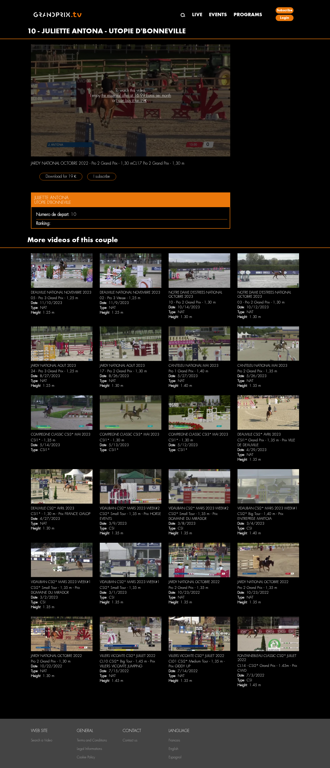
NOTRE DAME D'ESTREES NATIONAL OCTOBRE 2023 (195, 294)
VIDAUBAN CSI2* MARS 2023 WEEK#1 (267, 508)
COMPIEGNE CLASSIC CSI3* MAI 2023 (60, 434)
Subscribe (284, 10)
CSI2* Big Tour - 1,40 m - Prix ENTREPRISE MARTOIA (260, 516)
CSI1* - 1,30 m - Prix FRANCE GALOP (60, 513)
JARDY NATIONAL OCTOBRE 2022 (194, 582)
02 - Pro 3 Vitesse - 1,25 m (120, 298)
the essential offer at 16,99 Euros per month (136, 95)
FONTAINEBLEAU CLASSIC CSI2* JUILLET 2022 (266, 658)
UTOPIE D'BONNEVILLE (52, 202)
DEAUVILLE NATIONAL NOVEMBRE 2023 (61, 292)
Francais (174, 740)
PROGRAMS (248, 15)
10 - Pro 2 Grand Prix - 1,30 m (192, 302)
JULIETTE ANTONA (51, 197)
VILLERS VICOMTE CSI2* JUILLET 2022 (127, 656)
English (173, 749)
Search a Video (41, 740)
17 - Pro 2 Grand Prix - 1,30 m (123, 371)
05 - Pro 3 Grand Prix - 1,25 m (54, 298)
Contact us (130, 740)
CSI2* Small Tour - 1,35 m (120, 587)
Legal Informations (89, 749)
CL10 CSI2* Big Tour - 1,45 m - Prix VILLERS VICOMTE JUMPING (127, 664)
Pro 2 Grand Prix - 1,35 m (257, 371)
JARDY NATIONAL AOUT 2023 (53, 365)
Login (284, 18)
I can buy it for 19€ (131, 100)
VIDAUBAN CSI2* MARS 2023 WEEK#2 (130, 508)
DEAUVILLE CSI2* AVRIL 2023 (259, 434)
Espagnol (175, 757)
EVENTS (218, 15)
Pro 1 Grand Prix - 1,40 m (188, 371)
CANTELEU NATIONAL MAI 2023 (193, 365)
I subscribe (101, 176)
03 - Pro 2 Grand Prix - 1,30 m (261, 302)
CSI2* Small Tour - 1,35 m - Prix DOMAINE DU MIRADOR (193, 516)
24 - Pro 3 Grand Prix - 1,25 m (54, 371)
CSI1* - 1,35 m (43, 440)
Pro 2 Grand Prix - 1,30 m (51, 661)
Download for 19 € (61, 176)
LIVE (197, 15)
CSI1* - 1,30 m (112, 440)
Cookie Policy (86, 757)
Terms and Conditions (92, 740)
